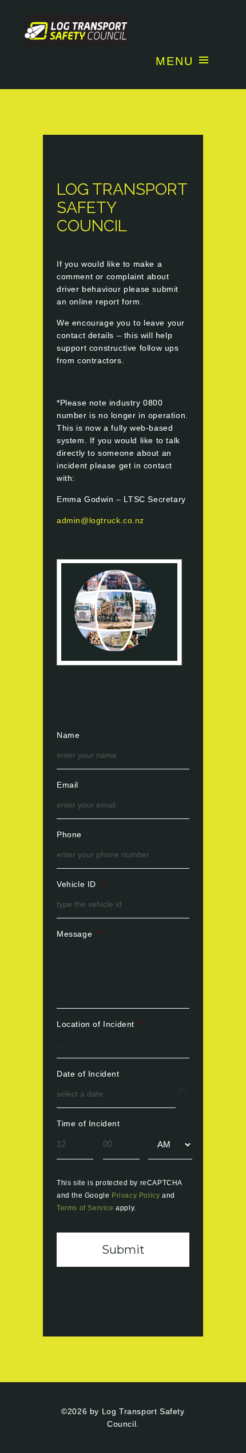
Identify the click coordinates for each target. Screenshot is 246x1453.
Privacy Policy (136, 1195)
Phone (69, 834)
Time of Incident (88, 1123)
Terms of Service (85, 1208)
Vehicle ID (80, 884)
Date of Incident (88, 1073)
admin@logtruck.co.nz (100, 520)
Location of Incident (99, 1024)
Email (67, 784)
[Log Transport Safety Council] (123, 30)
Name (68, 735)
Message (78, 933)
